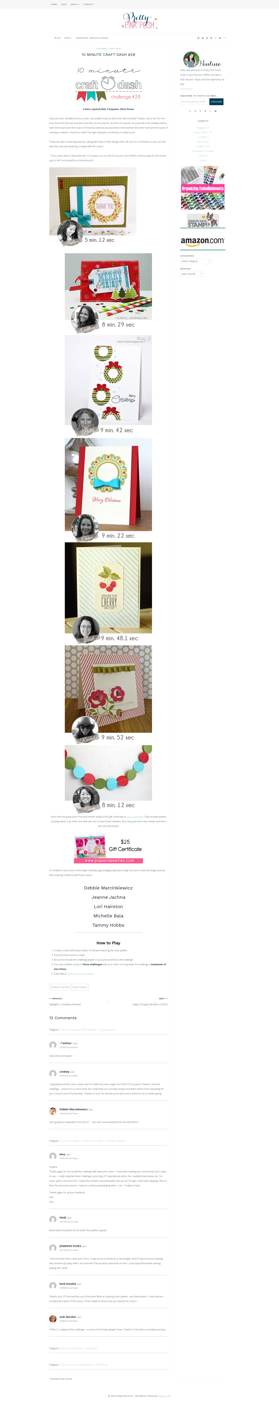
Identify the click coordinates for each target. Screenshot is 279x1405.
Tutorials (202, 155)
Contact (88, 4)
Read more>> (187, 88)
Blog (58, 38)
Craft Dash (115, 48)
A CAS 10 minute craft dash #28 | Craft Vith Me (83, 1364)
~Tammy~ (65, 1043)
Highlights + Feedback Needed (65, 1001)
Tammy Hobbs (108, 925)
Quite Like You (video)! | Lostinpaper (78, 1348)
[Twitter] (215, 38)
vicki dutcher (67, 1317)
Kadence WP (164, 1396)
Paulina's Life (203, 146)
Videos (202, 160)
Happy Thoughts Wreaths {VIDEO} (150, 1001)
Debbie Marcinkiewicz (108, 888)
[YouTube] (220, 38)
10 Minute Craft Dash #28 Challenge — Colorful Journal (87, 1029)
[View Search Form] (224, 38)
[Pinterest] (207, 38)
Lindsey (64, 1071)
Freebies (202, 137)
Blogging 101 (202, 127)
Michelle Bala (108, 916)
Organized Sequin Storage (92, 38)
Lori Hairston (108, 906)
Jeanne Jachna (108, 897)
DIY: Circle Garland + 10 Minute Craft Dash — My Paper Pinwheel (92, 1140)
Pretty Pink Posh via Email (80, 973)
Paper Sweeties (135, 816)
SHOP (64, 4)
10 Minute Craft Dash (60, 987)
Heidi (62, 1217)
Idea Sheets (203, 141)
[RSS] (211, 38)
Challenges (102, 48)
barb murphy (67, 1283)
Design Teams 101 (202, 132)
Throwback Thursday (203, 151)
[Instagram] (203, 38)
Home (54, 4)
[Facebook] (198, 38)
